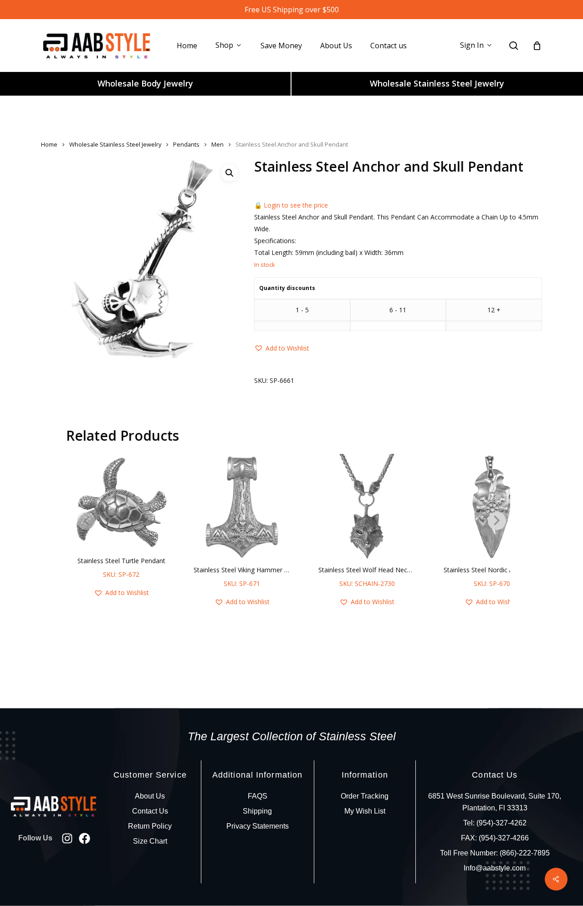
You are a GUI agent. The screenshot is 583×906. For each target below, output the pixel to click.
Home (49, 144)
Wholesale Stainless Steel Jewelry (437, 83)
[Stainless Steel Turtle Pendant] (121, 502)
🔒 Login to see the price (291, 205)
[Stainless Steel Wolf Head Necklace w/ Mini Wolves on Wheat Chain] (367, 507)
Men (217, 144)
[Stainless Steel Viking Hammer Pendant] (242, 507)
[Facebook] (84, 838)
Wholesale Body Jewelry (145, 83)
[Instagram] (67, 838)
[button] (229, 173)
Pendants (186, 144)
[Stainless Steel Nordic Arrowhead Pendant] (492, 507)
